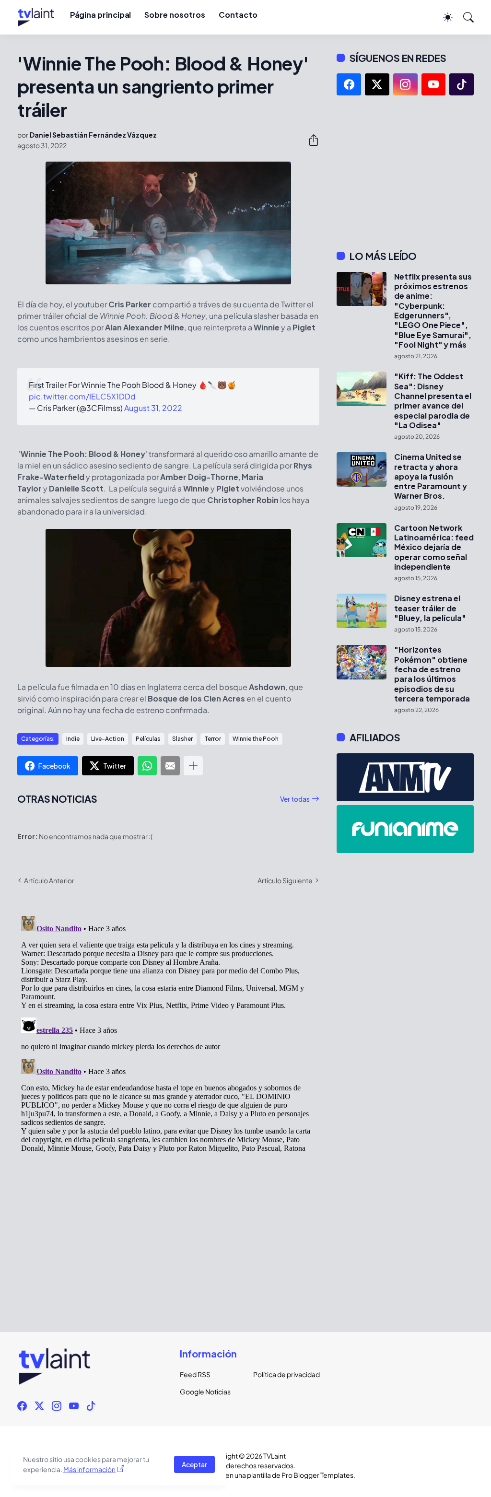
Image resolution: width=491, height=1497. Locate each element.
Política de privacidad (282, 1374)
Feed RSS (195, 1374)
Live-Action (107, 738)
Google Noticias (205, 1391)
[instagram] (405, 84)
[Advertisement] (405, 173)
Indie (73, 738)
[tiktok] (461, 84)
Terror (212, 738)
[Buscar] (464, 17)
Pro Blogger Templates (317, 1475)
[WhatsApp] (147, 765)
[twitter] (377, 84)
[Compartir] (309, 140)
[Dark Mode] (443, 17)
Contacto (238, 15)
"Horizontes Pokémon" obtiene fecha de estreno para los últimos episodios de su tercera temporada (432, 674)
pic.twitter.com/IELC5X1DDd (82, 396)
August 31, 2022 (153, 408)
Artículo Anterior (49, 880)
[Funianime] (405, 829)
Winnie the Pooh (256, 738)
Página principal (100, 15)
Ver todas (295, 799)
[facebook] (349, 84)
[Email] (170, 765)
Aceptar (194, 1464)
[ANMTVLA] (405, 777)
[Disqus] (168, 1032)
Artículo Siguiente (285, 880)
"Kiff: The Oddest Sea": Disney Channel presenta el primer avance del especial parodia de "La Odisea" (432, 401)
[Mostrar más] (193, 765)
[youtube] (433, 84)
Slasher (182, 738)
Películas (148, 738)
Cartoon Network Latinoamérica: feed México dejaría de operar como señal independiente (433, 547)
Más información (89, 1469)
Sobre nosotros (174, 15)
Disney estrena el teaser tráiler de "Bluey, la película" (430, 608)
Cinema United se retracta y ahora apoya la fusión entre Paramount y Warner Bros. (430, 476)
